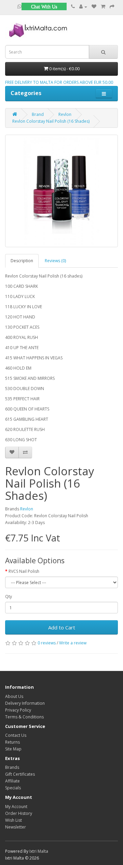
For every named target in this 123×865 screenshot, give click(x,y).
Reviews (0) (55, 261)
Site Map (13, 749)
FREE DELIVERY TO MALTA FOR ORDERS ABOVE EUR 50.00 (59, 82)
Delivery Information (25, 703)
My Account (16, 806)
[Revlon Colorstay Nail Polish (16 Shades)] (61, 191)
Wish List (13, 820)
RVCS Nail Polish (24, 571)
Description (22, 261)
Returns (12, 742)
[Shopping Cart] (103, 7)
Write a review (72, 643)
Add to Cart (61, 627)
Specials (13, 788)
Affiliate (12, 781)
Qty (8, 596)
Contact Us (15, 735)
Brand (38, 114)
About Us (14, 696)
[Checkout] (112, 7)
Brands (12, 767)
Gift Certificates (20, 774)
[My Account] (83, 7)
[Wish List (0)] (94, 7)
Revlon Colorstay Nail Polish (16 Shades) (51, 121)
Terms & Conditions (24, 717)
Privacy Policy (18, 710)
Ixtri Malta (38, 851)
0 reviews (47, 643)
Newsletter (15, 827)
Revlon (64, 114)
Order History (18, 813)
